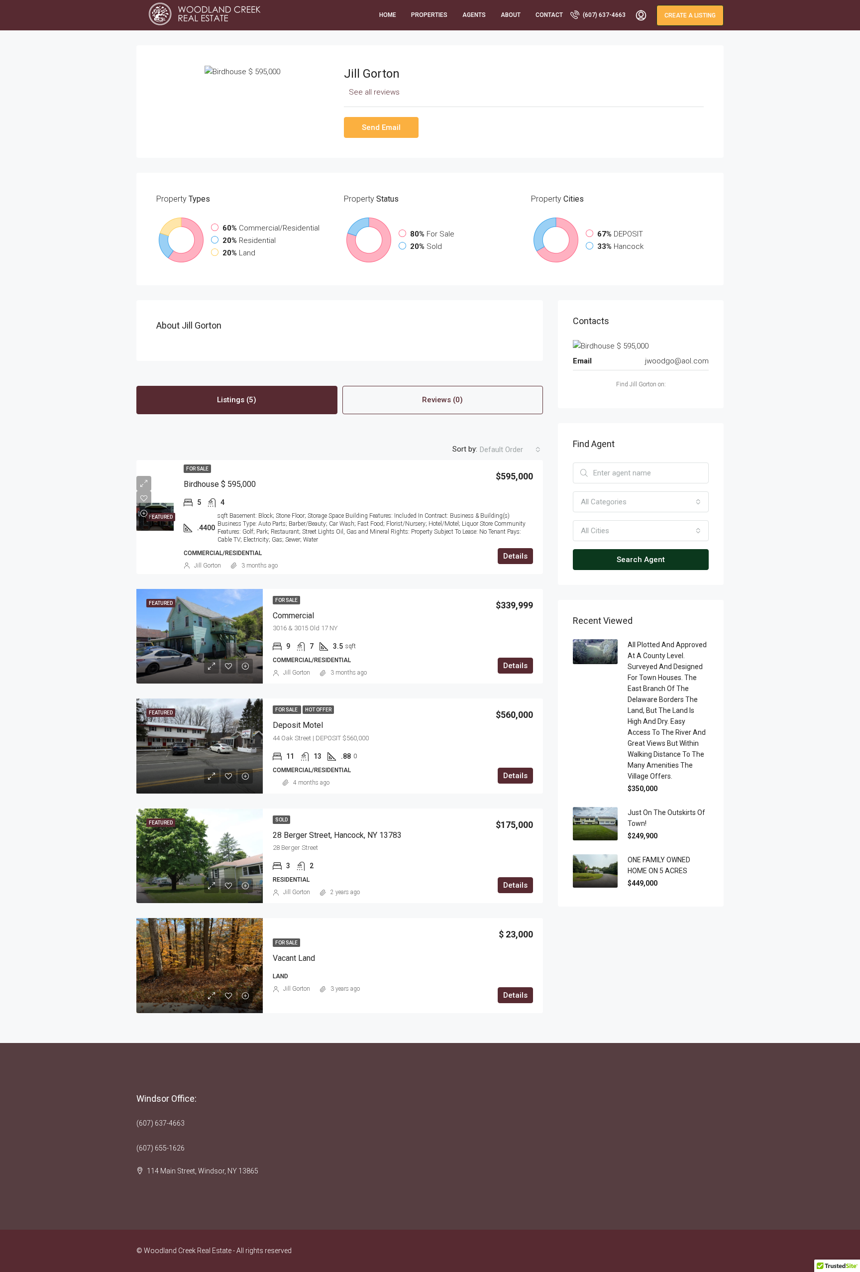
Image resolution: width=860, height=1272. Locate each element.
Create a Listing (690, 15)
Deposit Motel (298, 725)
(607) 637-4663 (603, 14)
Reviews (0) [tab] (442, 399)
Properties (429, 14)
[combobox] (510, 449)
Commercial (293, 615)
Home (387, 14)
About (511, 14)
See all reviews (374, 92)
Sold (281, 819)
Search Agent (641, 559)
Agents (474, 14)
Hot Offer (318, 709)
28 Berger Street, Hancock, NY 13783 (337, 835)
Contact (549, 14)
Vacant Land (294, 958)
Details (515, 556)
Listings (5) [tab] (236, 399)
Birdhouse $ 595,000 (220, 484)
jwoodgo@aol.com (677, 360)
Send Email (381, 127)
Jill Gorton (207, 565)
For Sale (197, 468)
